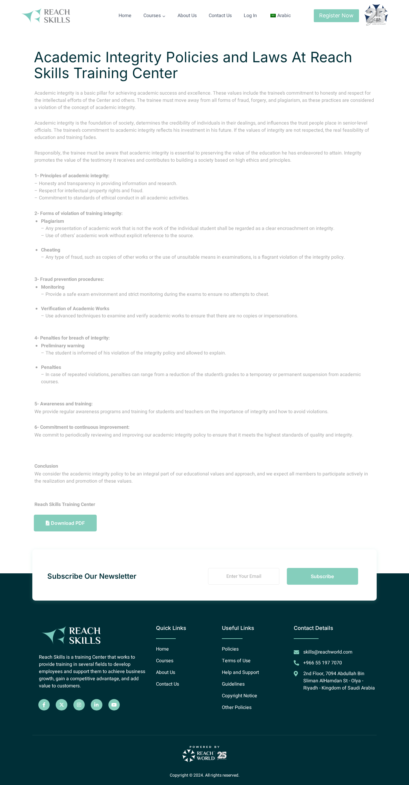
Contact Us (220, 15)
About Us (187, 15)
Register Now (336, 15)
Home (125, 15)
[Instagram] (79, 704)
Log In (250, 15)
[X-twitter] (61, 704)
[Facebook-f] (44, 704)
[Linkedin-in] (96, 704)
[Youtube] (114, 704)
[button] (65, 523)
